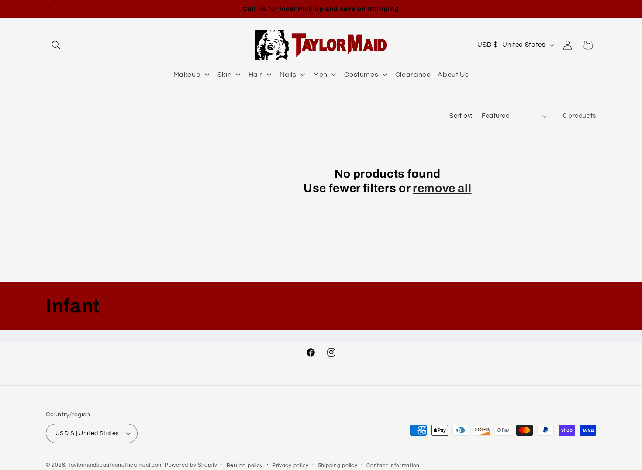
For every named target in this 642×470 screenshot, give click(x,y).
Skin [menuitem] (224, 74)
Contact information (393, 465)
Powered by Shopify (191, 465)
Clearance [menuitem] (413, 74)
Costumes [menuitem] (361, 74)
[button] (56, 45)
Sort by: (460, 116)
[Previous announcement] (48, 8)
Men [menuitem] (320, 74)
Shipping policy (338, 465)
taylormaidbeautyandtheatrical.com (116, 465)
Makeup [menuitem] (187, 74)
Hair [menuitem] (256, 74)
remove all (442, 188)
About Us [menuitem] (453, 74)
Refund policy (245, 465)
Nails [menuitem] (288, 74)
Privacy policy (290, 465)
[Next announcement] (593, 8)
